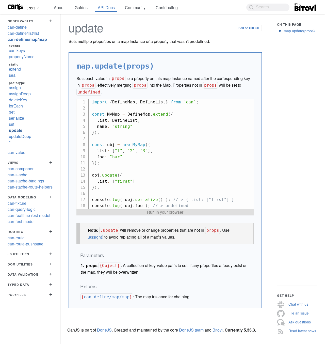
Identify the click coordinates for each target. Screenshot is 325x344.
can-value (16, 152)
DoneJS (104, 330)
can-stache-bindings (26, 181)
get (11, 112)
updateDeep (20, 136)
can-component (22, 168)
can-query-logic (22, 209)
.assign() (95, 237)
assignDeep (20, 94)
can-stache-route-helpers (30, 187)
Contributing (167, 7)
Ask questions (299, 321)
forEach (16, 106)
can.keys (17, 50)
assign (15, 87)
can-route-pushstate (25, 244)
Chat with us (298, 304)
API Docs (106, 7)
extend (15, 69)
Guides (81, 7)
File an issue (298, 313)
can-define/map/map (27, 39)
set (11, 124)
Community (135, 7)
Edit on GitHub (248, 28)
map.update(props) (299, 31)
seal (13, 75)
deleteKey (18, 100)
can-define (17, 27)
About (59, 7)
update (15, 130)
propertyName (22, 56)
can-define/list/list (23, 33)
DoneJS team (191, 330)
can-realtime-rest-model (29, 215)
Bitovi (300, 5)
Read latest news (302, 330)
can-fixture (17, 203)
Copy (247, 102)
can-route (16, 238)
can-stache (17, 175)
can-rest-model (21, 221)
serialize (16, 118)
